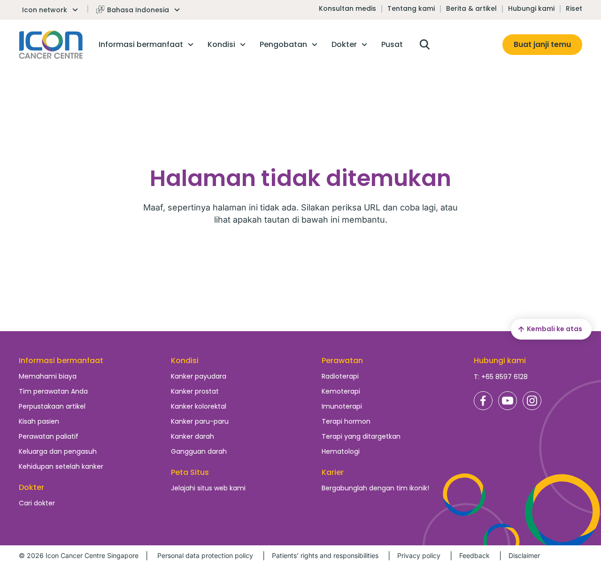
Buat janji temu (542, 44)
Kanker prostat (195, 391)
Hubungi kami (531, 8)
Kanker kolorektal (198, 406)
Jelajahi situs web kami (208, 488)
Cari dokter (37, 503)
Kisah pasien (39, 421)
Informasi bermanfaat (61, 360)
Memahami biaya (48, 376)
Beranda (51, 45)
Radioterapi (340, 376)
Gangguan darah (199, 451)
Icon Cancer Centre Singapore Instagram (532, 400)
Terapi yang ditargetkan (361, 436)
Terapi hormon (346, 421)
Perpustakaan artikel (52, 406)
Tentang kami (411, 8)
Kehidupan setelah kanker (61, 466)
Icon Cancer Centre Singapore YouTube (507, 400)
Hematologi (341, 451)
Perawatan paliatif (48, 436)
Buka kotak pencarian (424, 44)
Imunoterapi (342, 406)
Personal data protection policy (205, 555)
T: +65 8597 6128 (501, 376)
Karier (333, 472)
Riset (574, 8)
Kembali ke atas (554, 328)
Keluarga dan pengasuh (58, 451)
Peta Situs (190, 472)
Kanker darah (192, 436)
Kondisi (185, 360)
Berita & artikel (471, 8)
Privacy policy (418, 555)
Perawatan (342, 360)
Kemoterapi (341, 391)
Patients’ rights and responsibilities (325, 555)
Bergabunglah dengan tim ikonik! (375, 488)
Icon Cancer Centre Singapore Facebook (483, 400)
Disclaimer (524, 555)
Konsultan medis (347, 8)
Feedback (474, 555)
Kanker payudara (198, 376)
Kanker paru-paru (200, 421)
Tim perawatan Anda (53, 391)
